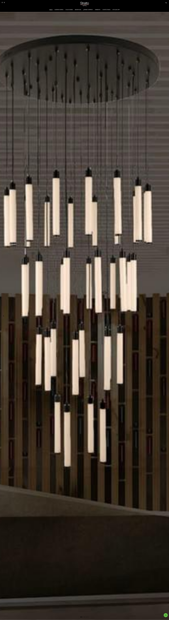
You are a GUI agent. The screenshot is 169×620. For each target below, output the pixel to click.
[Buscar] (166, 2)
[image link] (84, 3)
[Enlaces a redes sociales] (2, 2)
